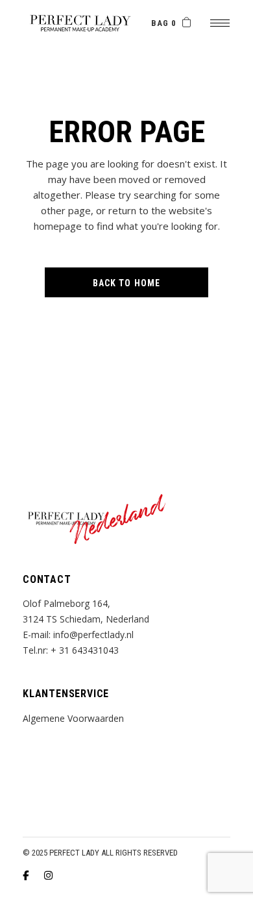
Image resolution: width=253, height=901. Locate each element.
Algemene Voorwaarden (73, 718)
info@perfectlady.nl (93, 634)
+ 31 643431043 (85, 650)
